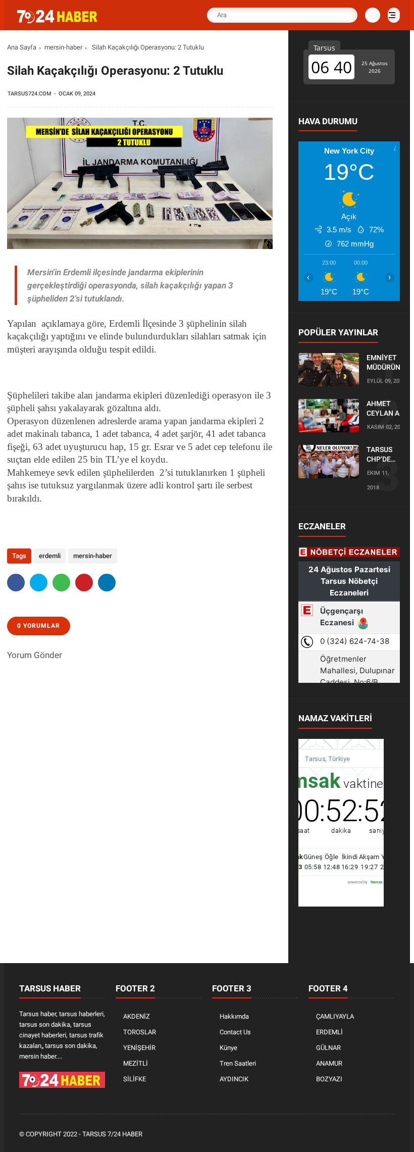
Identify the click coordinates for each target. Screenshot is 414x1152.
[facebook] (16, 582)
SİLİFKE (134, 1079)
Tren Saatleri (238, 1063)
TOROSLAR (139, 1032)
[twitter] (38, 582)
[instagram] (362, 1134)
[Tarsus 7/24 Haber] (58, 21)
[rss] (389, 1134)
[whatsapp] (61, 582)
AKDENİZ (136, 1016)
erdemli (50, 556)
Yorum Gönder (34, 655)
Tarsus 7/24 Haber (112, 1134)
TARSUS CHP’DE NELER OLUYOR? (382, 455)
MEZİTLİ (135, 1063)
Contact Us (235, 1032)
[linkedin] (107, 582)
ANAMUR (329, 1063)
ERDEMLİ (329, 1032)
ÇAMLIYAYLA (335, 1016)
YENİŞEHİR (139, 1047)
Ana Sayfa (21, 47)
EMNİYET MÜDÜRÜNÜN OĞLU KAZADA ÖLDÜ (388, 363)
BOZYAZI (329, 1079)
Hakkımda (234, 1016)
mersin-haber (63, 47)
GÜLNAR (328, 1047)
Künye (228, 1047)
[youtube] (376, 1134)
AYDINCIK (234, 1079)
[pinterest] (84, 582)
